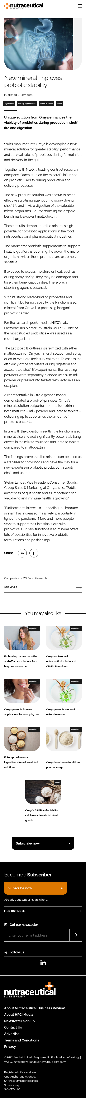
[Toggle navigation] (80, 6)
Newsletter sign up (19, 1021)
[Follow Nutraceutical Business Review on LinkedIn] (43, 964)
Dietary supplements (26, 103)
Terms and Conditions (21, 1040)
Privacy (10, 1047)
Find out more (14, 911)
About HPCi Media (18, 1015)
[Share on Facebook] (33, 553)
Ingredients (9, 103)
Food (59, 103)
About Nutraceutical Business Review (34, 1008)
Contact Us (13, 1027)
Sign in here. (40, 899)
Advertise (12, 1034)
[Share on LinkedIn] (22, 553)
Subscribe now (28, 843)
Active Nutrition (46, 103)
